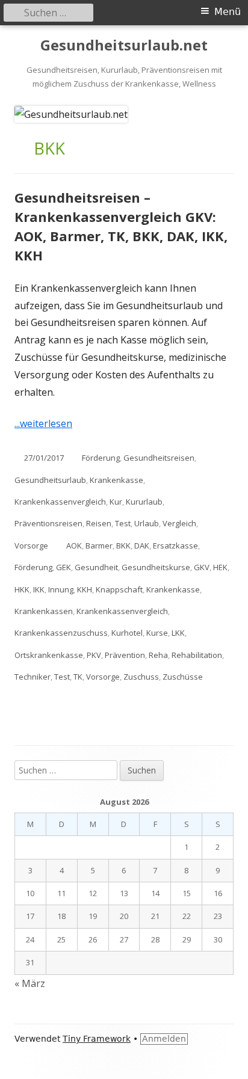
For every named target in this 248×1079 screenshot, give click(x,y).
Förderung (101, 457)
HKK (21, 589)
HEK (220, 567)
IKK (39, 589)
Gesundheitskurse (156, 567)
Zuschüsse (183, 676)
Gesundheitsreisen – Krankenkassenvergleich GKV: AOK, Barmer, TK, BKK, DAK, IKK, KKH (121, 226)
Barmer (99, 545)
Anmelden (164, 1039)
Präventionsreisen (48, 523)
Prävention (125, 655)
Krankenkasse (116, 480)
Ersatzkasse (175, 545)
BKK (123, 545)
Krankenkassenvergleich (60, 501)
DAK (141, 545)
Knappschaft (119, 589)
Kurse (157, 632)
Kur (116, 501)
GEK (63, 567)
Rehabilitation (197, 655)
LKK (178, 632)
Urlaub (146, 523)
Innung (60, 589)
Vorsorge (31, 545)
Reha (158, 655)
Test (123, 523)
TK (77, 676)
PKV (94, 655)
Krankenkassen (43, 611)
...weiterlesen (47, 423)
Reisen (98, 523)
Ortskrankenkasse (48, 655)
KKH (84, 589)
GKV (201, 567)
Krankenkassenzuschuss (61, 632)
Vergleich (179, 523)
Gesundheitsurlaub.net (124, 45)
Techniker (32, 676)
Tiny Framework (97, 1039)
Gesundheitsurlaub (50, 480)
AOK (74, 545)
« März (29, 983)
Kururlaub (144, 501)
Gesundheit (96, 567)
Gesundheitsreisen (158, 457)
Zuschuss (141, 676)
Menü (227, 11)
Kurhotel (127, 632)
